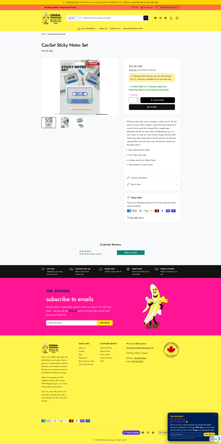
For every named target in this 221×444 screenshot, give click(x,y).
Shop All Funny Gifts (86, 361)
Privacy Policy (105, 354)
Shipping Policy (106, 348)
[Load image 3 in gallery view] (80, 122)
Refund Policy (105, 351)
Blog (80, 354)
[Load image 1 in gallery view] (48, 122)
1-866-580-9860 (140, 358)
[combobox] (115, 18)
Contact (81, 351)
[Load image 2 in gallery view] (64, 122)
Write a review (130, 252)
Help (136, 7)
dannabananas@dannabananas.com (140, 347)
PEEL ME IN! (104, 323)
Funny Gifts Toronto (86, 364)
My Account (148, 7)
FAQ (101, 361)
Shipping (133, 70)
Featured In (83, 358)
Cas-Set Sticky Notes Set (56, 34)
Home (43, 34)
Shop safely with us (137, 217)
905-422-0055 (137, 361)
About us (82, 348)
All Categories (88, 28)
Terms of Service (106, 358)
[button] (177, 18)
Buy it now (152, 107)
